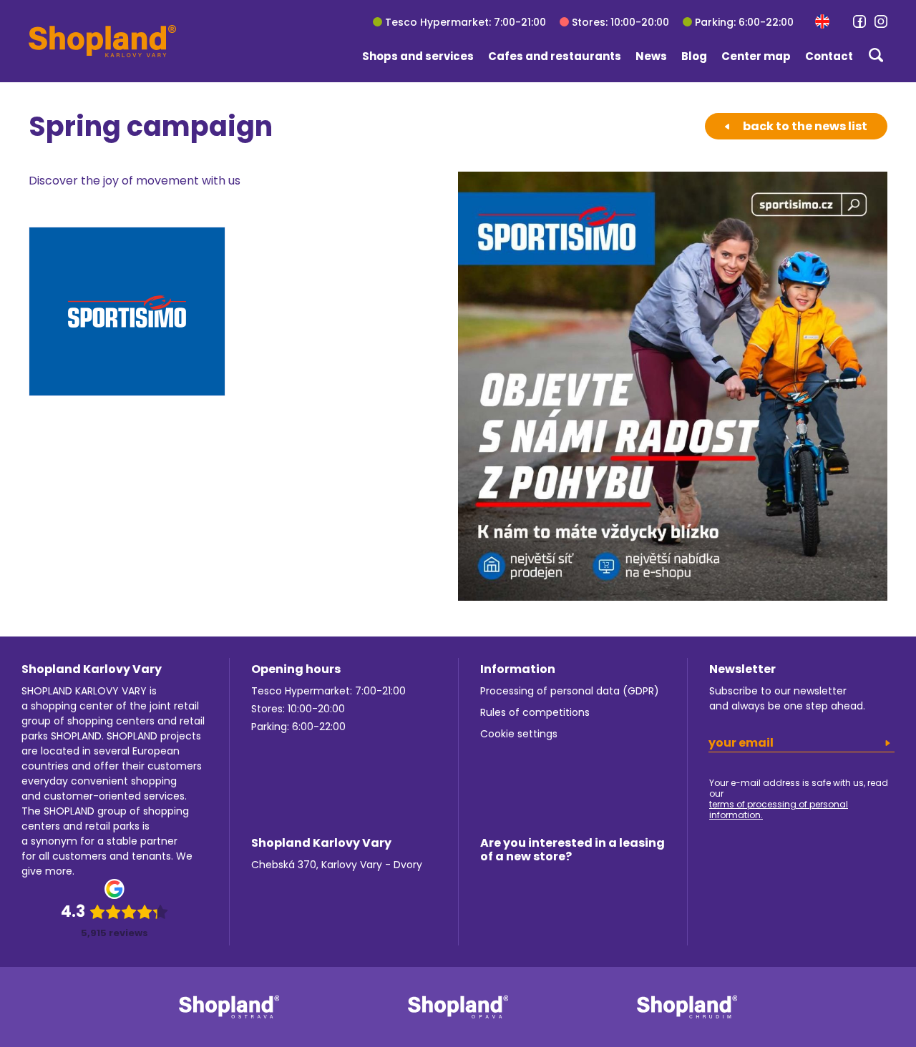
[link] (859, 21)
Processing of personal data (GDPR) (569, 691)
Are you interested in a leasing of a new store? (572, 850)
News (651, 56)
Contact (829, 56)
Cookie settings (518, 734)
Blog (694, 56)
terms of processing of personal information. (778, 809)
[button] (822, 21)
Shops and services (418, 56)
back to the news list (805, 126)
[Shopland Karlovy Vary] (102, 41)
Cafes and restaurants (554, 56)
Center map (756, 56)
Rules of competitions (535, 712)
